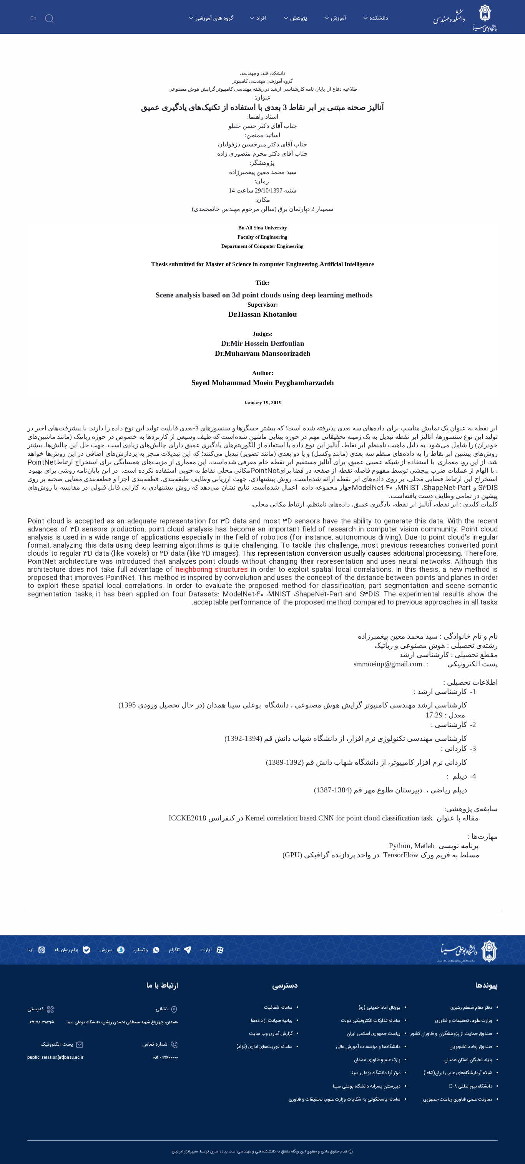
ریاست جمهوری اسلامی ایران (373, 1034)
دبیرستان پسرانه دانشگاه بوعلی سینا (366, 1086)
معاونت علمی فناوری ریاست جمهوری (457, 1099)
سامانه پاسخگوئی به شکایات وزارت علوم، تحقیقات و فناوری (344, 1099)
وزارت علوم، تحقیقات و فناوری (463, 1021)
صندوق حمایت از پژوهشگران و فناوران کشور (451, 1034)
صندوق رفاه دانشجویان (470, 1047)
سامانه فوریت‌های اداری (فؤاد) (264, 1047)
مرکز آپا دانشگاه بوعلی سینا (375, 1073)
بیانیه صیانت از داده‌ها (271, 1021)
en (33, 18)
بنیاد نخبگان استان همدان (468, 1060)
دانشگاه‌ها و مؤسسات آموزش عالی (368, 1047)
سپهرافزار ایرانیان (185, 1151)
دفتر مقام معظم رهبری (471, 1007)
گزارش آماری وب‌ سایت (270, 1034)
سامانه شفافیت (278, 1007)
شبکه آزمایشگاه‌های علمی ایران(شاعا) (458, 1073)
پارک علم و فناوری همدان (377, 1060)
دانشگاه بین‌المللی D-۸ (470, 1086)
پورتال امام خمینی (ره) (379, 1007)
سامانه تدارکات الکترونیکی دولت (370, 1021)
